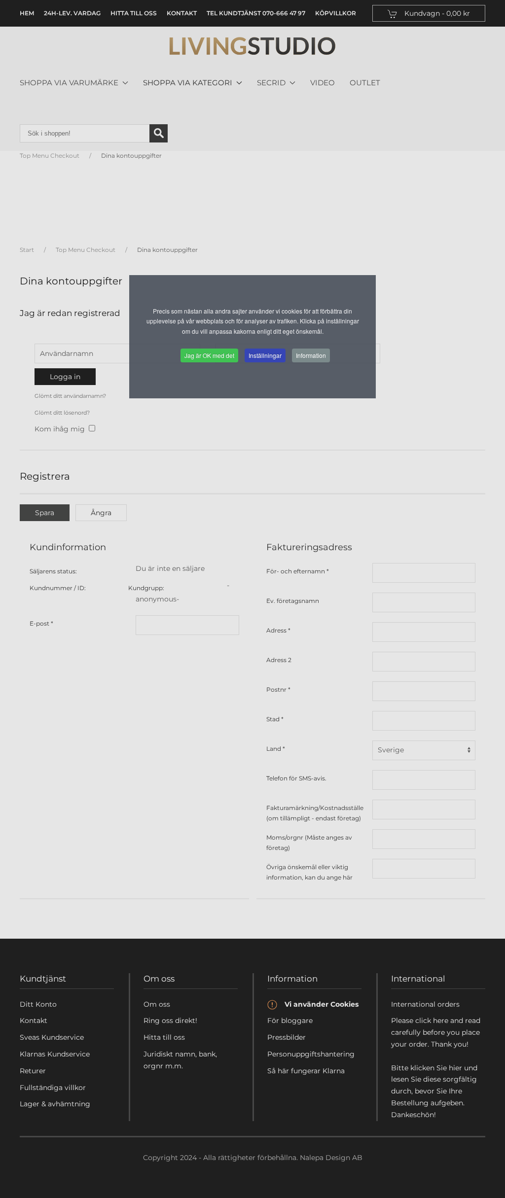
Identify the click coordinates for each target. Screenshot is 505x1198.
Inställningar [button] (265, 355)
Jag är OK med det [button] (209, 355)
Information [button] (311, 355)
